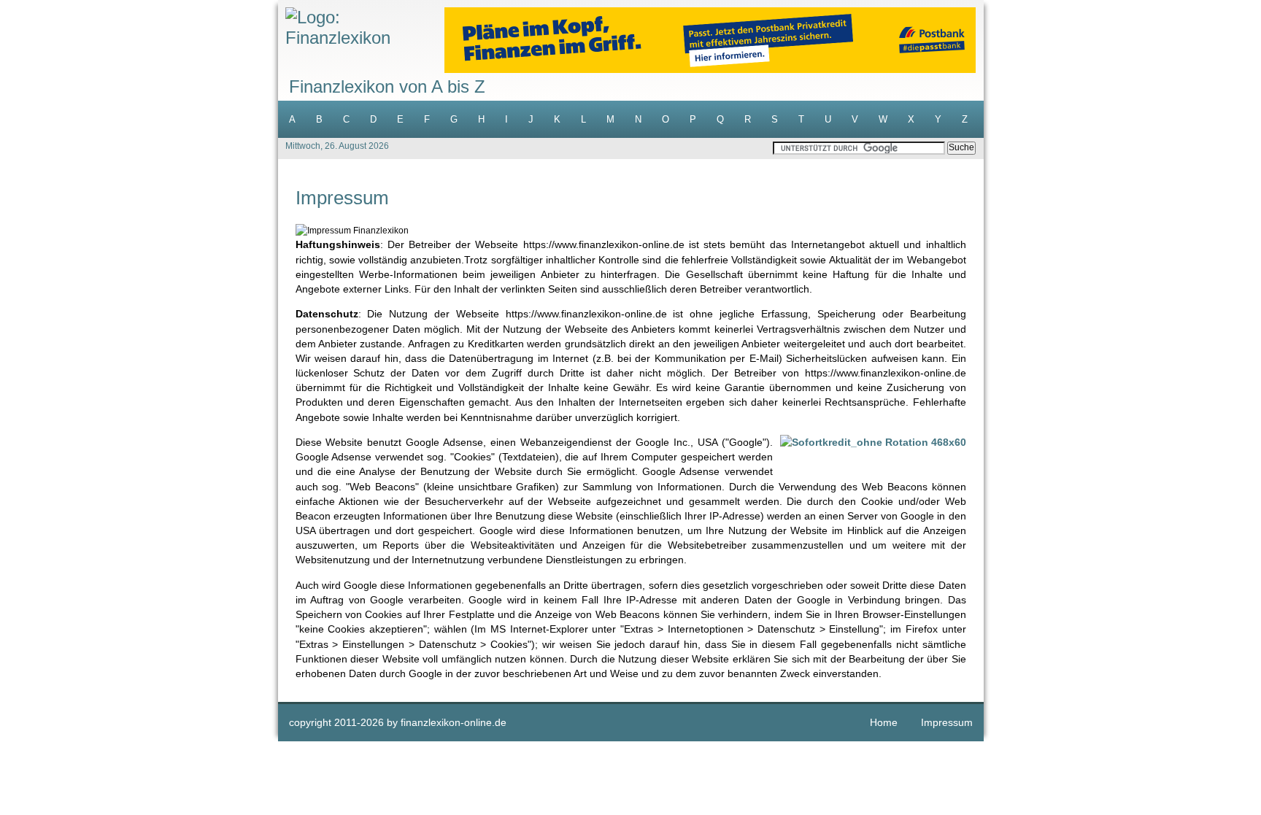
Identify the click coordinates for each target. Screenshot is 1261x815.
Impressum (947, 722)
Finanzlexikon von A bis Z (387, 86)
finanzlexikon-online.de (453, 722)
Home (884, 722)
